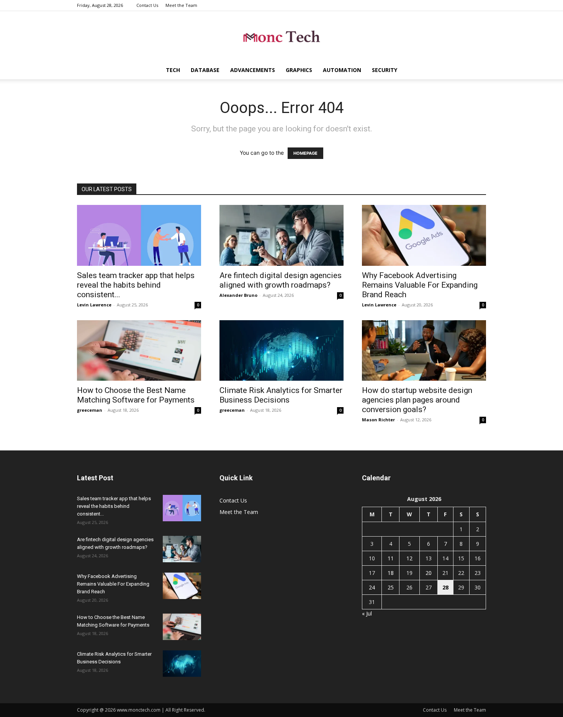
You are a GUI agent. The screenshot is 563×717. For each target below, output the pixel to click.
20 (429, 572)
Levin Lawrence (94, 305)
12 (409, 558)
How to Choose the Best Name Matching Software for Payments (136, 395)
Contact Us (147, 5)
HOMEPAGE (305, 153)
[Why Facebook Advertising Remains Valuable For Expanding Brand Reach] (424, 235)
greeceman (89, 410)
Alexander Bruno (238, 295)
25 (391, 587)
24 (372, 587)
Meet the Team (181, 5)
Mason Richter (378, 419)
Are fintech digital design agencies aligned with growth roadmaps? (280, 280)
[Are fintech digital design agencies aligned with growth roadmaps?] (281, 235)
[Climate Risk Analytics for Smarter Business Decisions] (281, 350)
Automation (342, 70)
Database (205, 70)
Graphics (299, 70)
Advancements (252, 70)
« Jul (367, 613)
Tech (173, 70)
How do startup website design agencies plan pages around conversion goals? (417, 400)
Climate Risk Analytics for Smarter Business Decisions (280, 395)
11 (391, 558)
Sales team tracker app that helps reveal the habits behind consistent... (136, 285)
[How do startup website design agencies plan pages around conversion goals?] (424, 350)
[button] (477, 70)
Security (384, 70)
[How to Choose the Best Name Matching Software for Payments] (139, 350)
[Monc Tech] (281, 36)
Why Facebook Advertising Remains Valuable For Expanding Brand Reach (420, 285)
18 (391, 572)
